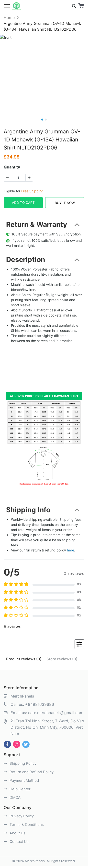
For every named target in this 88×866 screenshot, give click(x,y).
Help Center (20, 789)
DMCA (15, 797)
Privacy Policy (21, 816)
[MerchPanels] (16, 6)
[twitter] (26, 744)
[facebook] (7, 744)
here (70, 550)
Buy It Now (65, 203)
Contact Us (19, 841)
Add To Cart (23, 203)
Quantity (12, 167)
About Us (17, 833)
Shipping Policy (22, 763)
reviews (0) (24, 659)
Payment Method (24, 780)
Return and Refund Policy (31, 772)
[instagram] (16, 744)
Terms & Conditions (26, 824)
